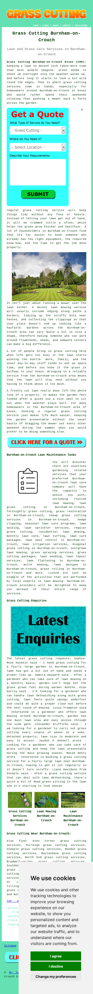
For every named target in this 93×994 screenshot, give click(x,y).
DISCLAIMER (81, 25)
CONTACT (66, 25)
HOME (35, 25)
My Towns (17, 972)
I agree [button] (56, 956)
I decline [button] (56, 966)
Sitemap (10, 945)
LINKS (45, 25)
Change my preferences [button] (55, 976)
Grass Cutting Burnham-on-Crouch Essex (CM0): (47, 61)
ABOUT (56, 25)
